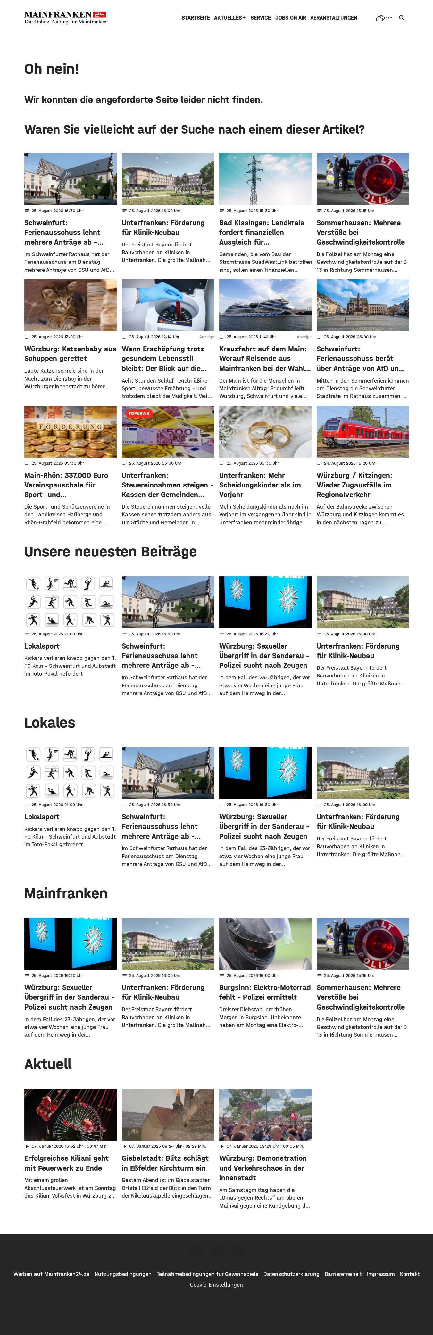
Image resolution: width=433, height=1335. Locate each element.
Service (261, 17)
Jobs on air (290, 17)
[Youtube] (237, 1252)
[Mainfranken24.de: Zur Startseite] (65, 17)
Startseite (196, 17)
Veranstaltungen (333, 17)
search (402, 18)
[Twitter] (217, 1252)
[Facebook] (197, 1252)
